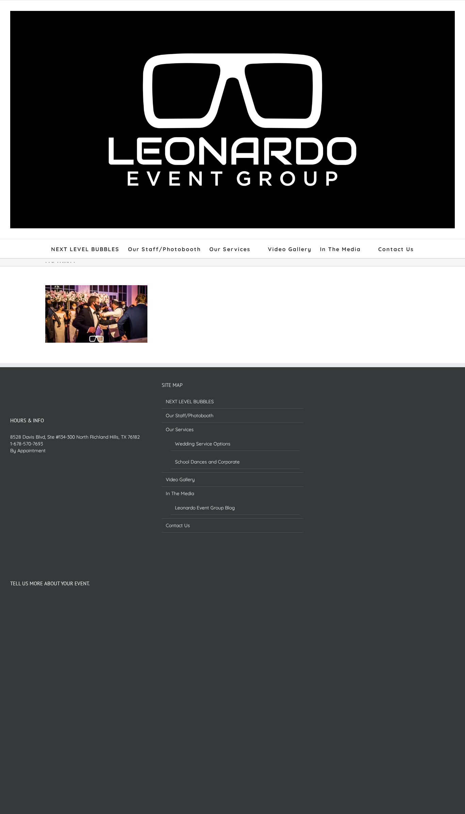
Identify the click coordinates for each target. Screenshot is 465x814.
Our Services (180, 429)
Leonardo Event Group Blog (205, 508)
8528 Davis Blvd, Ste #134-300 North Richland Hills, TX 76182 (75, 437)
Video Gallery (180, 479)
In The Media (180, 493)
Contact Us (178, 525)
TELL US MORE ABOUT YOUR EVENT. (50, 583)
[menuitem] (89, 248)
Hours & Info (27, 420)
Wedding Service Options (202, 444)
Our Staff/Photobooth (189, 415)
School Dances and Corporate (207, 462)
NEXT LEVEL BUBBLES (190, 401)
